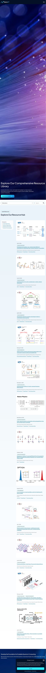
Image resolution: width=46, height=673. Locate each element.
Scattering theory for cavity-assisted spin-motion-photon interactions (29, 282)
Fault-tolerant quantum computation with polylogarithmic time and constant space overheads (30, 422)
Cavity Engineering (20, 490)
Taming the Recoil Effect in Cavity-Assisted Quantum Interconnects (28, 387)
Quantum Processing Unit (21, 419)
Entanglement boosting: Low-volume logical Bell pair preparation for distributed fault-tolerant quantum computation (30, 247)
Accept (30, 668)
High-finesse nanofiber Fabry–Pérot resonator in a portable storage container (29, 634)
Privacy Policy (34, 671)
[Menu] (44, 2)
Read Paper (25, 251)
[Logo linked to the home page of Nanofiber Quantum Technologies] (5, 2)
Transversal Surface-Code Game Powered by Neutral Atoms (30, 564)
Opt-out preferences (28, 671)
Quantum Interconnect (20, 245)
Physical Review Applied (21, 356)
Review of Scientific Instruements (23, 638)
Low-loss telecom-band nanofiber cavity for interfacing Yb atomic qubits (29, 493)
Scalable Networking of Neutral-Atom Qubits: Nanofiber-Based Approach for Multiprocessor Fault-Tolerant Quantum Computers (30, 599)
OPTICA (18, 498)
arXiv (18, 286)
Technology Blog (32, 251)
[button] (43, 660)
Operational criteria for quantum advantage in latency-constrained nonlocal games (28, 317)
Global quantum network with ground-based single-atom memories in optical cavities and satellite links (29, 352)
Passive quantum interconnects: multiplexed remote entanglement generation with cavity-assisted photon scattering (28, 529)
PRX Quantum (19, 251)
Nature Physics (20, 426)
